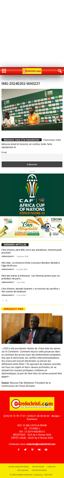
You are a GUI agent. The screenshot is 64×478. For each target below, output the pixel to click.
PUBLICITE (51, 466)
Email (4, 152)
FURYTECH (48, 475)
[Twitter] (25, 449)
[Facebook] (18, 449)
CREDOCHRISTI (7, 256)
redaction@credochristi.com (40, 444)
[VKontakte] (39, 449)
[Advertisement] (32, 32)
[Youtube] (46, 449)
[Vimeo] (32, 449)
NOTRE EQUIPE (38, 466)
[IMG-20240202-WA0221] (32, 110)
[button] (59, 71)
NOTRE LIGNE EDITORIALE (18, 466)
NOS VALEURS (22, 470)
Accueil (3, 77)
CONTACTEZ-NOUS (39, 470)
